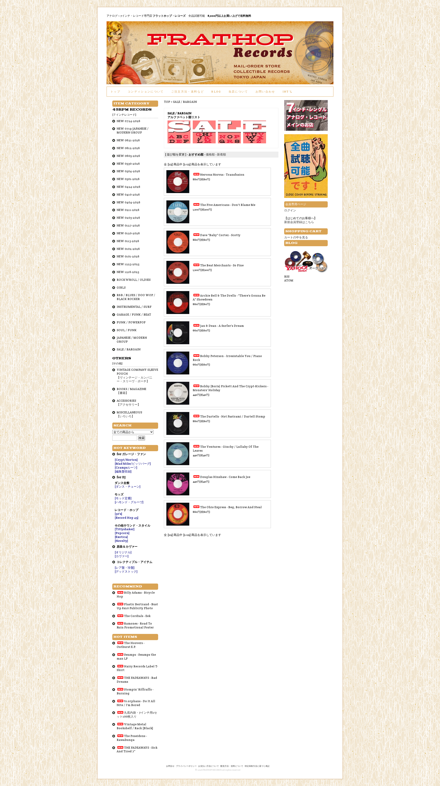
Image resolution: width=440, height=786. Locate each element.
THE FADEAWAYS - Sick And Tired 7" (137, 749)
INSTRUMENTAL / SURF (134, 307)
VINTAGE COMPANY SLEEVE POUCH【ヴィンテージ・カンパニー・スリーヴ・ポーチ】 (137, 375)
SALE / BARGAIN (185, 102)
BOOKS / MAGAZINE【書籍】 (131, 391)
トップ (115, 91)
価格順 (210, 154)
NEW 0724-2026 (128, 121)
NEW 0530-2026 (128, 164)
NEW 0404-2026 (128, 202)
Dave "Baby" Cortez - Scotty (220, 235)
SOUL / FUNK (127, 330)
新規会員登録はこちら (299, 222)
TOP (167, 102)
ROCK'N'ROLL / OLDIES (134, 280)
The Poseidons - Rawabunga (132, 738)
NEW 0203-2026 (128, 218)
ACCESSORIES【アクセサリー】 (128, 403)
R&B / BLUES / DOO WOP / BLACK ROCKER (136, 297)
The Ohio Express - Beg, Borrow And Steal (231, 507)
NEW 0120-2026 (128, 233)
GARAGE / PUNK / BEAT (134, 315)
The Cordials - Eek (137, 616)
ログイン (290, 210)
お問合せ (170, 766)
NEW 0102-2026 (128, 249)
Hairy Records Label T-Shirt (137, 668)
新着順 (221, 154)
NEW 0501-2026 (128, 179)
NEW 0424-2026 (128, 187)
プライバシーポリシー (186, 766)
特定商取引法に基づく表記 (257, 766)
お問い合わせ (265, 91)
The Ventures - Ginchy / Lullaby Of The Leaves (225, 449)
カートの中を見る (296, 237)
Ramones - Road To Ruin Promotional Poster (135, 625)
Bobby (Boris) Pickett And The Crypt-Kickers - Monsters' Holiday (230, 388)
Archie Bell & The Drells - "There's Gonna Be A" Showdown (229, 297)
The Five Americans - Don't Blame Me (227, 205)
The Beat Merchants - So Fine (222, 265)
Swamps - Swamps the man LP (136, 656)
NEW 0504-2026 (128, 171)
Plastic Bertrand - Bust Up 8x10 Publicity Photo (137, 606)
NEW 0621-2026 (128, 140)
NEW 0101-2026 (128, 256)
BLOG (216, 91)
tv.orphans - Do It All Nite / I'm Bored (136, 703)
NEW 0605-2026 (128, 156)
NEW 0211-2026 (128, 210)
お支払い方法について (208, 766)
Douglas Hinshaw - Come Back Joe (225, 477)
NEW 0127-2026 (128, 225)
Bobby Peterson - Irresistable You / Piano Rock (227, 358)
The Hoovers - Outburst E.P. (130, 645)
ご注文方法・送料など (187, 91)
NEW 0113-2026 (128, 241)
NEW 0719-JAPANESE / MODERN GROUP (132, 130)
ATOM (288, 280)
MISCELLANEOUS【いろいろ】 (129, 414)
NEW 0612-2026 (128, 148)
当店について (238, 91)
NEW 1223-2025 (128, 264)
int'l (288, 91)
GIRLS (121, 287)
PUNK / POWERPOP (131, 322)
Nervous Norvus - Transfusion (222, 175)
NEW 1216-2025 (128, 272)
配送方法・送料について (231, 766)
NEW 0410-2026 (128, 194)
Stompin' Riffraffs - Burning (135, 691)
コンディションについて (146, 91)
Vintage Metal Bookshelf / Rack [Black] (135, 726)
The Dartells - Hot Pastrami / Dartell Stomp (232, 416)
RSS (286, 276)
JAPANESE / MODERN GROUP (132, 340)
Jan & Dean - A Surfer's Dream (222, 326)
